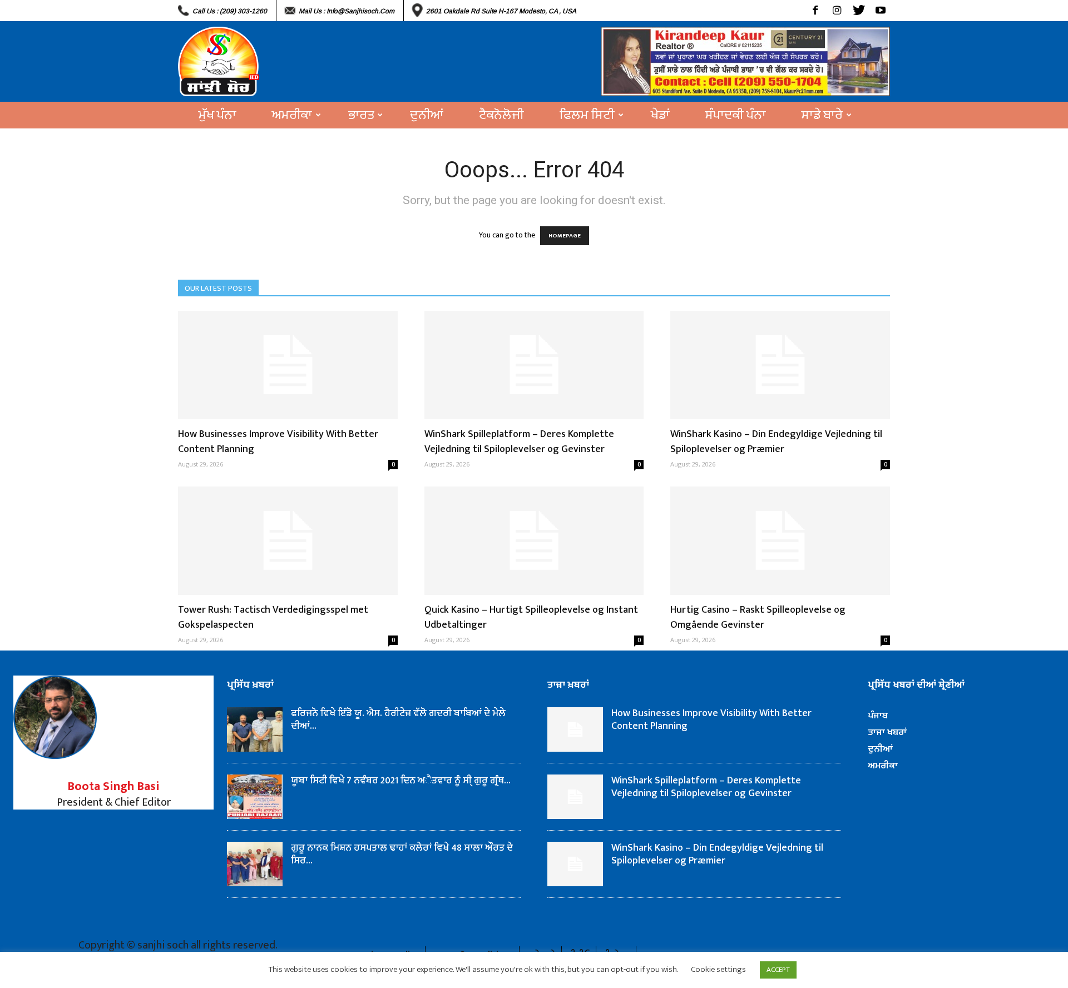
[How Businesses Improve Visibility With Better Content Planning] (288, 365)
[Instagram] (837, 10)
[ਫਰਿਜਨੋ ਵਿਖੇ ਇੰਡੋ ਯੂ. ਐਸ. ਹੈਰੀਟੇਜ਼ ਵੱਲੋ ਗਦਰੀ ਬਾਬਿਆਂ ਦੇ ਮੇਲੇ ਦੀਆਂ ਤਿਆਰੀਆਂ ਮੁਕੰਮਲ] (255, 729)
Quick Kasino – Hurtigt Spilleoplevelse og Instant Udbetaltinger (531, 617)
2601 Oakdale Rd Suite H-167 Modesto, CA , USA (501, 11)
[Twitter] (858, 10)
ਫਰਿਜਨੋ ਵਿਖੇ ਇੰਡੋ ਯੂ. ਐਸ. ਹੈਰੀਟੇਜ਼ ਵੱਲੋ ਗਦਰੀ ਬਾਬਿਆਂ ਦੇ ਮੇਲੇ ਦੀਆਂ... (399, 719)
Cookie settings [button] (718, 969)
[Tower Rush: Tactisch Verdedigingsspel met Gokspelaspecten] (288, 540)
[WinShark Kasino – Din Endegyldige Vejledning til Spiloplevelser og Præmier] (780, 365)
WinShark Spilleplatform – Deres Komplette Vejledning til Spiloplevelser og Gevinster (519, 442)
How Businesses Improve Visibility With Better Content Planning (278, 442)
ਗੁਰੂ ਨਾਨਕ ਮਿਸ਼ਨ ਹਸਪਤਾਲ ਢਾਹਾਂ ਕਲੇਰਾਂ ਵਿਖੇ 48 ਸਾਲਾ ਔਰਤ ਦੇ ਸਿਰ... (402, 854)
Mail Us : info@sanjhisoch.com (346, 11)
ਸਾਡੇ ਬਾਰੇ (822, 115)
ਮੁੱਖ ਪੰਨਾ (217, 115)
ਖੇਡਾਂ (660, 115)
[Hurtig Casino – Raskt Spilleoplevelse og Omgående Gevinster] (780, 540)
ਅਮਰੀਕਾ (292, 115)
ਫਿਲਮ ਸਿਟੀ (587, 115)
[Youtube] (880, 10)
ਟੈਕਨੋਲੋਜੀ (501, 115)
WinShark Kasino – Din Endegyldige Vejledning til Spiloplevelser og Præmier (776, 442)
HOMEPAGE (564, 236)
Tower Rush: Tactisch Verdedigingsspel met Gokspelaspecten (273, 617)
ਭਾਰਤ (361, 115)
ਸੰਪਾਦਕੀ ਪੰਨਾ (735, 115)
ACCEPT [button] (778, 970)
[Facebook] (815, 10)
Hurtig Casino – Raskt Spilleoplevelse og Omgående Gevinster (758, 617)
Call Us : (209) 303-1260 (229, 11)
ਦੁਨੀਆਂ (426, 115)
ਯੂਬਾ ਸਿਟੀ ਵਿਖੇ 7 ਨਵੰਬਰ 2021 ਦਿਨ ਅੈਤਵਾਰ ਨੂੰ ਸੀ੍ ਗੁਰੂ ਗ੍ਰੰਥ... (401, 780)
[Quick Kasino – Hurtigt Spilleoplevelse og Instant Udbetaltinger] (534, 540)
